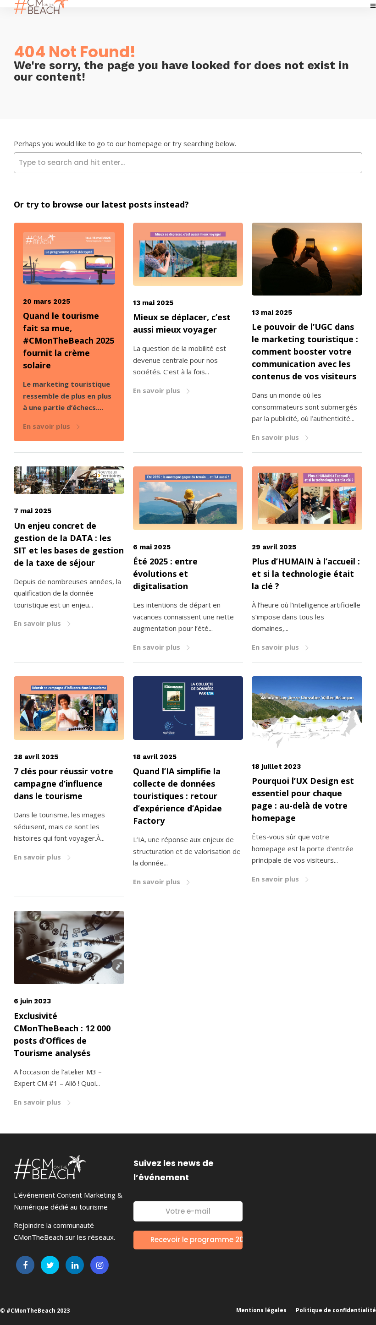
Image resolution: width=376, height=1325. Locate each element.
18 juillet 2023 (276, 766)
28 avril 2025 (36, 757)
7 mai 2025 (32, 511)
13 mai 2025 (153, 303)
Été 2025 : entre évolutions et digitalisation (165, 573)
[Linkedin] (75, 1265)
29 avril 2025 (274, 547)
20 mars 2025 (46, 301)
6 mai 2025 (152, 547)
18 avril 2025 (155, 757)
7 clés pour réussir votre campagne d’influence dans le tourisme (63, 783)
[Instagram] (99, 1265)
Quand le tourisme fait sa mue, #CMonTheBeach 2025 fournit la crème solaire (68, 340)
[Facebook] (25, 1265)
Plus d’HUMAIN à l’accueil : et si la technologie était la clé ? (306, 573)
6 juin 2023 (32, 1001)
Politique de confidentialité (336, 1310)
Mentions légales (261, 1310)
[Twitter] (50, 1265)
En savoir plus (47, 426)
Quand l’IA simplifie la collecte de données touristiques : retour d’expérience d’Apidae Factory (177, 796)
